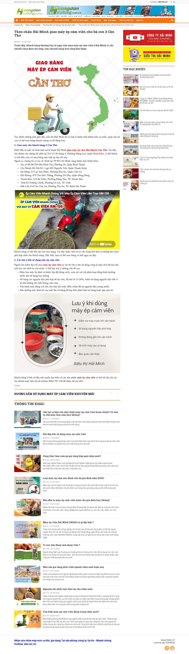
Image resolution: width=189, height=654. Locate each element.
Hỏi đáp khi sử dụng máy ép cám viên (64, 434)
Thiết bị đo (96, 20)
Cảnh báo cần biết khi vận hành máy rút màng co (157, 182)
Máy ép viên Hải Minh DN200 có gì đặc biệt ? (68, 522)
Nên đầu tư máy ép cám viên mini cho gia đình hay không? (76, 500)
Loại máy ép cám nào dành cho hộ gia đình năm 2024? (73, 478)
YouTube (172, 648)
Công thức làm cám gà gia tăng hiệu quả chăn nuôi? (72, 456)
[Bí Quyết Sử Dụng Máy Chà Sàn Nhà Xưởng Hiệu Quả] (131, 79)
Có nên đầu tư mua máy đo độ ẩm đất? (157, 110)
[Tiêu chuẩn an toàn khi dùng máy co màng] (131, 173)
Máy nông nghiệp (44, 20)
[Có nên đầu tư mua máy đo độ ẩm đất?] (131, 114)
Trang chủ (18, 25)
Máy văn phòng (62, 20)
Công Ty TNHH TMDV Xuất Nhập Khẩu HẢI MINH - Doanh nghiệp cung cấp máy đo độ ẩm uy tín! (157, 101)
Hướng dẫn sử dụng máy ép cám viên (59, 25)
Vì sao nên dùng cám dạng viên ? (61, 544)
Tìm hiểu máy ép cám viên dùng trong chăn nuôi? (71, 611)
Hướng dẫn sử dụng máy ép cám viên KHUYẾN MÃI (54, 394)
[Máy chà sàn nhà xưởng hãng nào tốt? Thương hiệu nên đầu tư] (131, 126)
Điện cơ (139, 20)
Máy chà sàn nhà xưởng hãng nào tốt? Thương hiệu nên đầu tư (156, 123)
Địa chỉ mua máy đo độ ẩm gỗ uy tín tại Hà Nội (156, 88)
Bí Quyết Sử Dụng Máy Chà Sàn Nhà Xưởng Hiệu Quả (155, 76)
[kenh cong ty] (149, 37)
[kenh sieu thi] (149, 54)
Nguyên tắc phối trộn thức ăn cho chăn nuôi (68, 589)
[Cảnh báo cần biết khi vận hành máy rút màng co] (131, 185)
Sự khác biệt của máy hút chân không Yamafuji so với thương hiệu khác (156, 147)
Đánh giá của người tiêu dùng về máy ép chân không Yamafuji (157, 135)
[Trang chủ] (16, 20)
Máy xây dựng (27, 20)
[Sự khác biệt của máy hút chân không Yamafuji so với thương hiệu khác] (131, 150)
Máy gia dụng (110, 20)
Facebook (167, 648)
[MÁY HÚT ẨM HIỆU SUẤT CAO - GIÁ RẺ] (111, 12)
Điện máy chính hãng (36, 2)
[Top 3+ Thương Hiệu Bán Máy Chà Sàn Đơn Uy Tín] (131, 162)
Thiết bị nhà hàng (80, 20)
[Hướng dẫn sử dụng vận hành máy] (29, 11)
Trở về (17, 386)
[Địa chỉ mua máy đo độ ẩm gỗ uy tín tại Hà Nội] (131, 91)
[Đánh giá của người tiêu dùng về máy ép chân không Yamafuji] (131, 138)
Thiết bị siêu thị (126, 20)
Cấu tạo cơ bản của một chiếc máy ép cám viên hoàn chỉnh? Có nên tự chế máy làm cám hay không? (80, 413)
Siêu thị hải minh (20, 2)
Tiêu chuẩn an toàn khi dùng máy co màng (155, 170)
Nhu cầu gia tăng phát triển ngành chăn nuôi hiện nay (73, 567)
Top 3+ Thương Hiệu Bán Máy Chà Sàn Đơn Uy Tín (156, 159)
